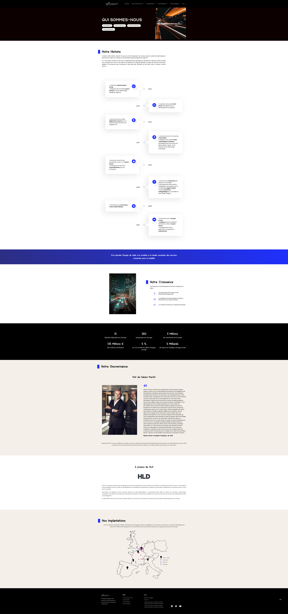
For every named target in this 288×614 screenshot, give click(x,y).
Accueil (127, 4)
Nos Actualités (174, 4)
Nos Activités (150, 4)
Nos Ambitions (162, 4)
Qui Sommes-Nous (137, 4)
